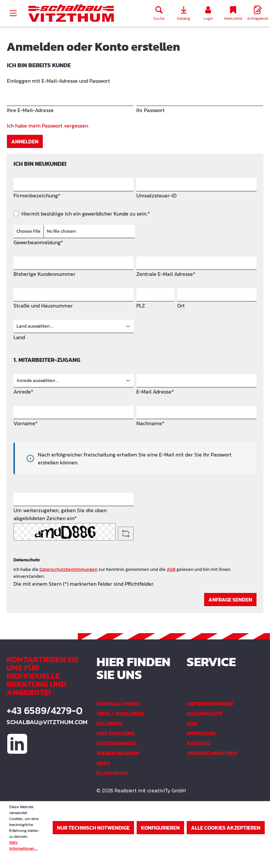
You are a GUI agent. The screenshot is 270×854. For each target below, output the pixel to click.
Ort (181, 305)
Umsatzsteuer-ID (156, 195)
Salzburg (109, 723)
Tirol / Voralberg (120, 714)
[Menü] (13, 13)
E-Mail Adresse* (155, 392)
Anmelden (25, 141)
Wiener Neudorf (118, 753)
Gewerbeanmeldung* (38, 242)
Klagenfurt (112, 773)
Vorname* (26, 423)
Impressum (201, 733)
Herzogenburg (116, 743)
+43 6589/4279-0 (45, 711)
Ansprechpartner (212, 753)
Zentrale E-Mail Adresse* (165, 274)
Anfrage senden (230, 600)
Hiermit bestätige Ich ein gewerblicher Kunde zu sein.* (85, 214)
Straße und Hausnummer (43, 305)
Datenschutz (205, 714)
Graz (103, 763)
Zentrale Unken (118, 704)
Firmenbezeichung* (37, 195)
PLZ (140, 305)
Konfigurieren (160, 828)
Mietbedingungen (210, 704)
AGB (171, 569)
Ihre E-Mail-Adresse (30, 110)
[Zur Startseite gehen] (71, 13)
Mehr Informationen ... (23, 845)
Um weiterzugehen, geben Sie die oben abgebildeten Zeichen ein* (60, 514)
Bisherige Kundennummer (44, 274)
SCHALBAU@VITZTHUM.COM (45, 722)
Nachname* (150, 423)
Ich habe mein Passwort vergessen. (48, 126)
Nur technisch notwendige (93, 828)
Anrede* (23, 392)
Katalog (198, 743)
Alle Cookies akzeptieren (225, 828)
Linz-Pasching (115, 733)
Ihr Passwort (150, 110)
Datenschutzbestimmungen (68, 569)
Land (19, 337)
